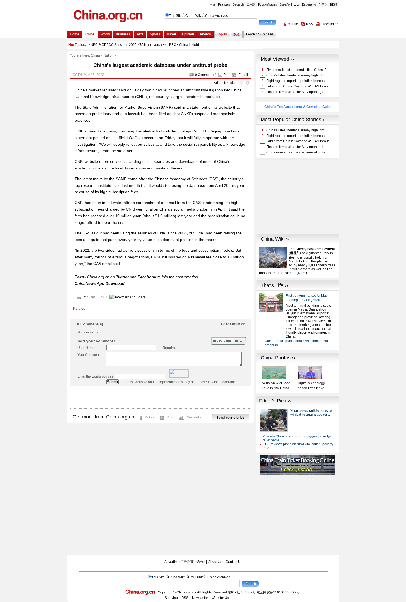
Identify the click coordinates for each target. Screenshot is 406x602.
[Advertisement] (160, 397)
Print (226, 75)
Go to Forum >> (233, 324)
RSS (170, 417)
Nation (109, 55)
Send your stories (230, 418)
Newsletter (195, 417)
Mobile (149, 417)
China (95, 55)
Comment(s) (207, 75)
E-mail (243, 75)
